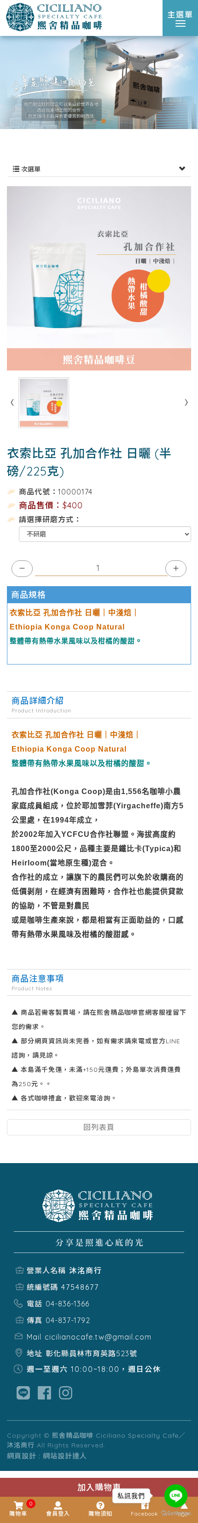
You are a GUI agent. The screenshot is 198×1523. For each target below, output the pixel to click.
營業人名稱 (46, 1270)
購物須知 (100, 1513)
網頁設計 (21, 1456)
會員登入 (58, 1513)
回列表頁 (99, 1127)
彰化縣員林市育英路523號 (91, 1353)
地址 (34, 1353)
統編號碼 (42, 1287)
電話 (34, 1303)
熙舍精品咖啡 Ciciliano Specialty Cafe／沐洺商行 (55, 17)
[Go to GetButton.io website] (176, 1514)
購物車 (18, 1509)
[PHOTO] (99, 278)
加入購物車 (99, 1487)
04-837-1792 (68, 1320)
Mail (34, 1336)
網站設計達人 (65, 1456)
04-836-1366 (67, 1303)
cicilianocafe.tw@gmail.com (98, 1336)
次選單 (30, 169)
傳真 (34, 1320)
